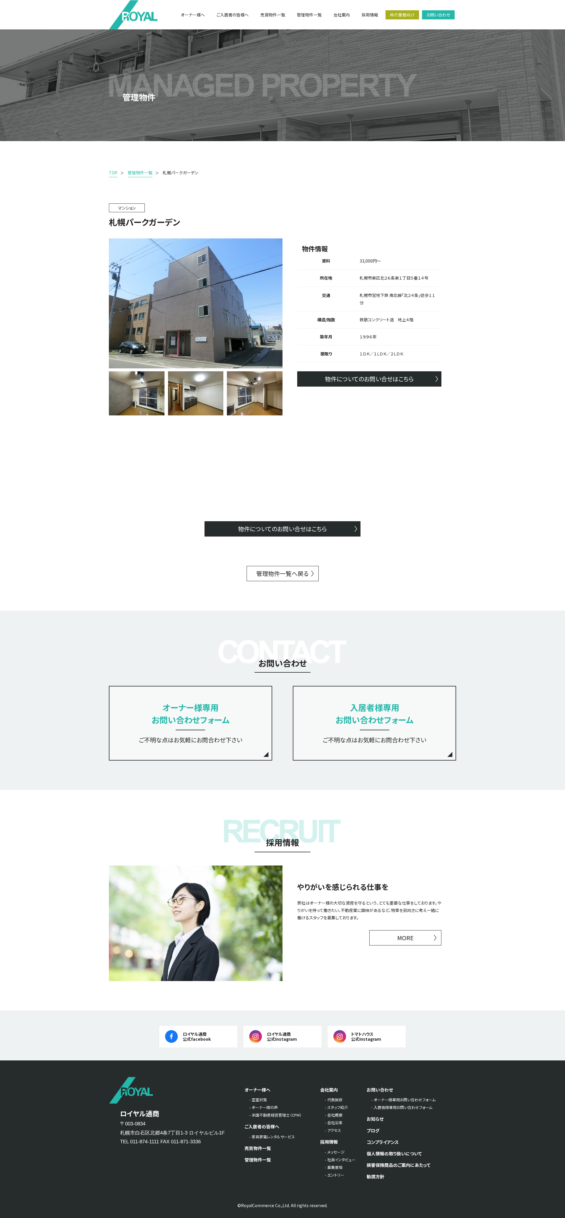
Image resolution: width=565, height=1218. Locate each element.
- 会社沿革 (334, 1122)
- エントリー (334, 1175)
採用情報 (329, 1142)
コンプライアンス (383, 1142)
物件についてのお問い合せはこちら (369, 379)
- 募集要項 (334, 1167)
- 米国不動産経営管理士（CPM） (275, 1115)
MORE (405, 937)
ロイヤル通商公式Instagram (282, 1036)
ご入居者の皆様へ (262, 1126)
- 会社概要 (334, 1115)
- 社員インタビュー (340, 1159)
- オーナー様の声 (263, 1107)
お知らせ (375, 1119)
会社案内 (329, 1090)
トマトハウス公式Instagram (366, 1036)
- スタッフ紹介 (336, 1107)
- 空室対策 (258, 1099)
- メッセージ (335, 1152)
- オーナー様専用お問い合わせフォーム (403, 1099)
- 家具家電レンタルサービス (272, 1137)
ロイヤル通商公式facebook (197, 1036)
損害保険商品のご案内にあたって (399, 1165)
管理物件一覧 (258, 1160)
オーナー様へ (257, 1090)
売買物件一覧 (258, 1148)
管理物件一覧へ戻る (282, 573)
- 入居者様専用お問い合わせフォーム (401, 1107)
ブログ (373, 1130)
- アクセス (333, 1130)
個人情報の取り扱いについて (394, 1153)
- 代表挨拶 (334, 1099)
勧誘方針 (375, 1176)
